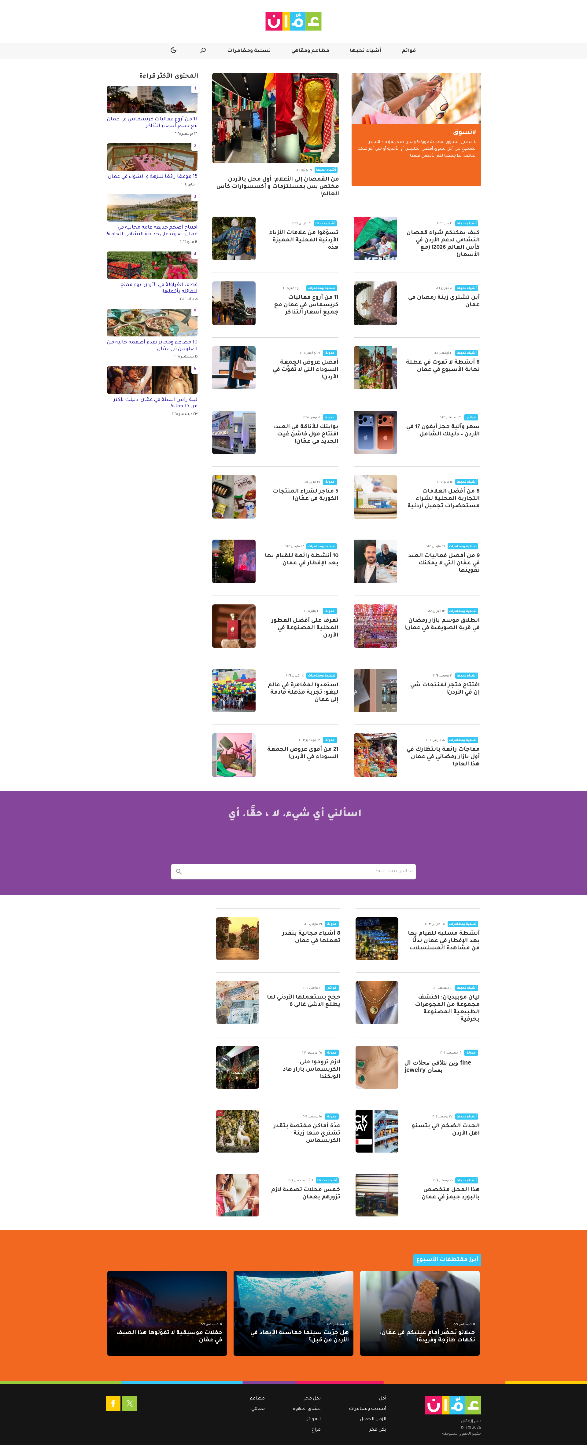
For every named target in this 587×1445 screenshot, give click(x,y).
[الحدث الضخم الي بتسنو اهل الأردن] (377, 1131)
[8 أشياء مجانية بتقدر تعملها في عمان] (237, 938)
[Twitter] (129, 1403)
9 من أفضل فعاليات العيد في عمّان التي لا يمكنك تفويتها (444, 563)
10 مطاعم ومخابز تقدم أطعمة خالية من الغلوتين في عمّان (152, 346)
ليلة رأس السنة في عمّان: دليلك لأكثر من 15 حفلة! (155, 403)
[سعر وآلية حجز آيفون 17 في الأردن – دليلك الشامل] (375, 432)
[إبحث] (178, 871)
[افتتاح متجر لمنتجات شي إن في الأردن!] (375, 690)
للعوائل (313, 1419)
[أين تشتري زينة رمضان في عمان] (375, 303)
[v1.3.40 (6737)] (453, 1405)
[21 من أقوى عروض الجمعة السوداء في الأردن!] (234, 755)
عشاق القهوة (307, 1409)
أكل (382, 1398)
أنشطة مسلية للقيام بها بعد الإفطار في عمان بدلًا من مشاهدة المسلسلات (444, 941)
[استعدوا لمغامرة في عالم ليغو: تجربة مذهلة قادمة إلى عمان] (234, 690)
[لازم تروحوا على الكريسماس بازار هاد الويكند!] (237, 1067)
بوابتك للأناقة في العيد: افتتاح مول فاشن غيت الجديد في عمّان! (305, 434)
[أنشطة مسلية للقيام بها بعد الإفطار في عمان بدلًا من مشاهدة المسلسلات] (377, 938)
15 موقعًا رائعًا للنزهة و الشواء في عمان (153, 177)
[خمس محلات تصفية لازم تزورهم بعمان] (237, 1195)
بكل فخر (377, 1430)
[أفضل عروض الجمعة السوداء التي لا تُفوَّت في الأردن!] (234, 368)
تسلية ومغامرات (249, 51)
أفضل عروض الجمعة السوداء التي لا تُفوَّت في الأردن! (305, 370)
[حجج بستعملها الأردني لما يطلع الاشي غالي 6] (237, 1002)
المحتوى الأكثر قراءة (168, 76)
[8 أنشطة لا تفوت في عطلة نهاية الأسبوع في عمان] (375, 368)
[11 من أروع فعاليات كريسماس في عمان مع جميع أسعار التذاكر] (234, 303)
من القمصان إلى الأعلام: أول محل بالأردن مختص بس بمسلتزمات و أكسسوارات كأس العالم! (277, 187)
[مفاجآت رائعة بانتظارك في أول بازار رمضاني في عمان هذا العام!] (375, 755)
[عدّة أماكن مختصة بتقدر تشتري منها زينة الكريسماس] (237, 1131)
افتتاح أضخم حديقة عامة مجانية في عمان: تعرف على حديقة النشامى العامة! (152, 231)
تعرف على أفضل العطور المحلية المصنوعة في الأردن (304, 628)
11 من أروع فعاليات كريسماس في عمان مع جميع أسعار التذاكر (306, 305)
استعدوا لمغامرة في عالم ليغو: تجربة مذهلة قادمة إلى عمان (303, 692)
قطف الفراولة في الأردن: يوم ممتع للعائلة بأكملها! (159, 288)
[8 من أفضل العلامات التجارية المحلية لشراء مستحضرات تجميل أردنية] (375, 497)
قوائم (409, 51)
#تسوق (464, 133)
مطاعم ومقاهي (310, 51)
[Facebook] (113, 1403)
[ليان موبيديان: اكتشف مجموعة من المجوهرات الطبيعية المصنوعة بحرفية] (377, 1002)
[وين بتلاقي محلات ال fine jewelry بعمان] (377, 1067)
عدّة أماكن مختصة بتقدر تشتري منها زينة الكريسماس (307, 1133)
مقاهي (258, 1409)
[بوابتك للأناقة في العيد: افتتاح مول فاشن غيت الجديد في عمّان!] (234, 432)
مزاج (316, 1430)
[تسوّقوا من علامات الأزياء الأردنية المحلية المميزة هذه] (234, 238)
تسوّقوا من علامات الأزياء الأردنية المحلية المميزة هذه (303, 240)
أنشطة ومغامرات (367, 1409)
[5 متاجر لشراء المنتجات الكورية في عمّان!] (234, 497)
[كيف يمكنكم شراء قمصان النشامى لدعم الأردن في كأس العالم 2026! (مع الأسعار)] (375, 238)
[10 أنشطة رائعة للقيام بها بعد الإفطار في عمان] (234, 561)
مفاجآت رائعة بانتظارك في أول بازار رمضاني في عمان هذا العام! (443, 757)
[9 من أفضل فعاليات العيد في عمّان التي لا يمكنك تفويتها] (375, 561)
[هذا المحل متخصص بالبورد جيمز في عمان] (377, 1195)
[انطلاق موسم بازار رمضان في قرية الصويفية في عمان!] (375, 626)
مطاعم (257, 1398)
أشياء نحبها (365, 51)
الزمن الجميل (373, 1419)
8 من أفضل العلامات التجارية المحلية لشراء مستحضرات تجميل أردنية (444, 499)
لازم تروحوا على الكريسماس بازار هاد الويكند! (311, 1069)
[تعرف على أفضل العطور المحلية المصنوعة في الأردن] (234, 626)
